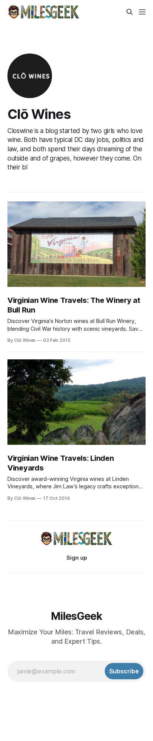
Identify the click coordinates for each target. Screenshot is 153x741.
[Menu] (142, 12)
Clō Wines (39, 114)
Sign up (76, 557)
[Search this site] (130, 12)
